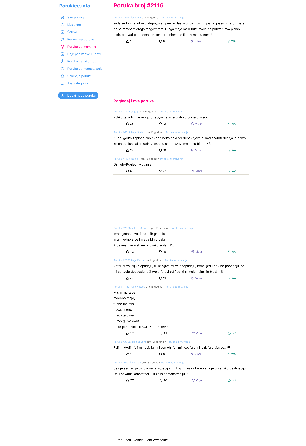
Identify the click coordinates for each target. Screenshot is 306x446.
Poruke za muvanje (81, 47)
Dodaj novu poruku (81, 95)
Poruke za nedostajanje (85, 69)
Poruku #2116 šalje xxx (127, 17)
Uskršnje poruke (79, 76)
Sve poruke (75, 17)
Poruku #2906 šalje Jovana (129, 341)
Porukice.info (74, 6)
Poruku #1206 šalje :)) (126, 158)
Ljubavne (74, 25)
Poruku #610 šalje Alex (127, 362)
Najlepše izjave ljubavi (84, 54)
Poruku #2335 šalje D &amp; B (131, 228)
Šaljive (72, 32)
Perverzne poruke (80, 39)
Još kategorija (77, 83)
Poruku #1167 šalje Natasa (129, 286)
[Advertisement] (181, 69)
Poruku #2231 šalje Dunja (128, 260)
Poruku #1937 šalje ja (126, 111)
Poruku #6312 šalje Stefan (129, 132)
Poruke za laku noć (81, 61)
